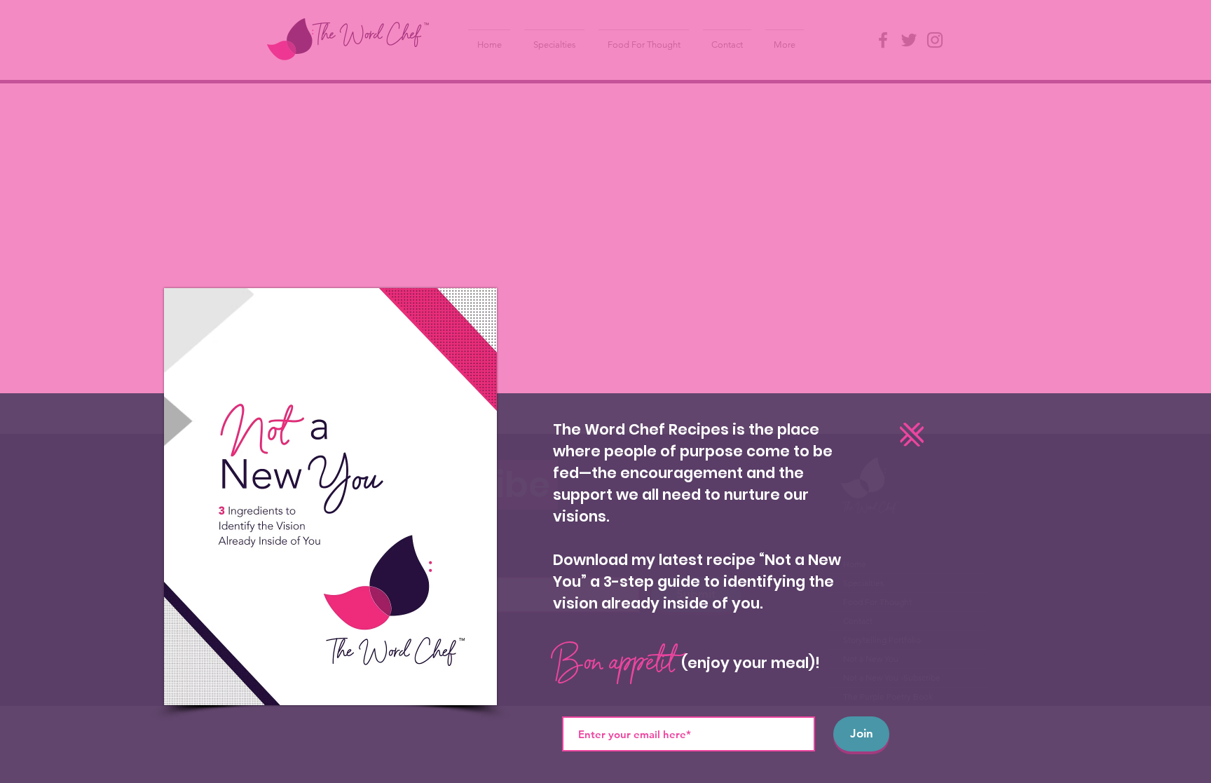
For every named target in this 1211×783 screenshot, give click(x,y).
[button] (912, 435)
